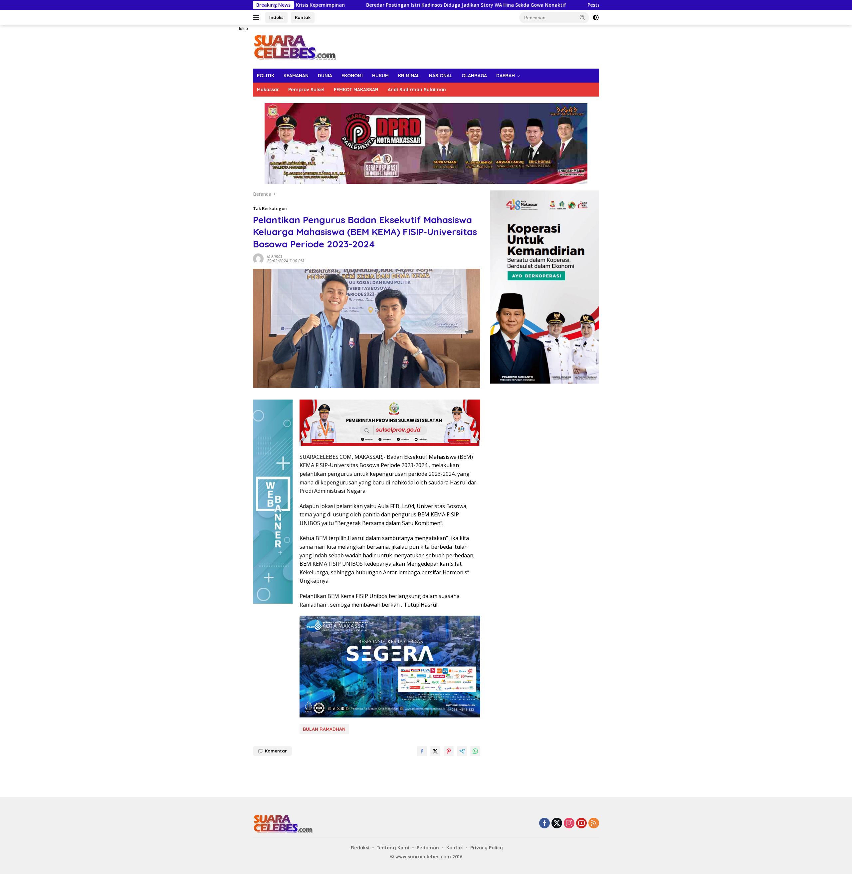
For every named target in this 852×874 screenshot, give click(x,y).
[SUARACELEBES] (294, 46)
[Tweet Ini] (435, 751)
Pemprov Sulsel (306, 90)
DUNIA (325, 76)
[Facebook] (544, 823)
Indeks (276, 17)
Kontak (303, 17)
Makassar (268, 90)
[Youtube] (581, 823)
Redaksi (360, 848)
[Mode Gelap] (595, 17)
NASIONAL (440, 76)
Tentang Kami (393, 848)
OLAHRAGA (474, 76)
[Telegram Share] (462, 751)
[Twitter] (556, 823)
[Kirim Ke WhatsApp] (475, 751)
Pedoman (428, 848)
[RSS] (593, 823)
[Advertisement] (230, 125)
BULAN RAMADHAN (324, 729)
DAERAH (505, 76)
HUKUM (380, 76)
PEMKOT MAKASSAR (356, 90)
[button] (582, 17)
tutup (243, 28)
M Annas (274, 256)
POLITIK (265, 76)
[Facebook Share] (422, 751)
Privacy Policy (486, 848)
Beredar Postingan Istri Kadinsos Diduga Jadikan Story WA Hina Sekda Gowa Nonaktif (406, 5)
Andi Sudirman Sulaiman (417, 90)
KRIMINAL (409, 76)
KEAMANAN (296, 76)
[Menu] (257, 17)
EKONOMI (352, 76)
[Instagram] (569, 823)
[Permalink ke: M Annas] (258, 258)
